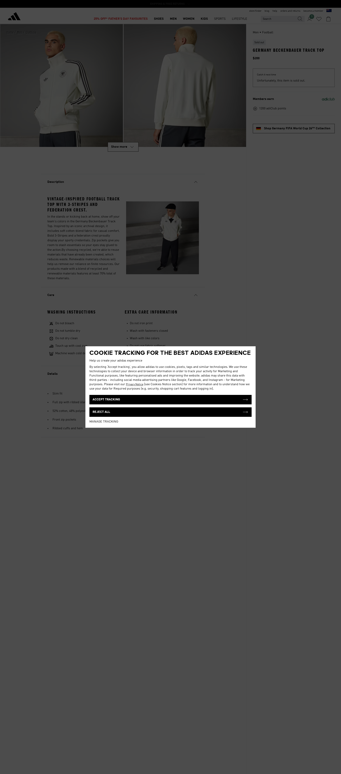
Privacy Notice (134, 384)
